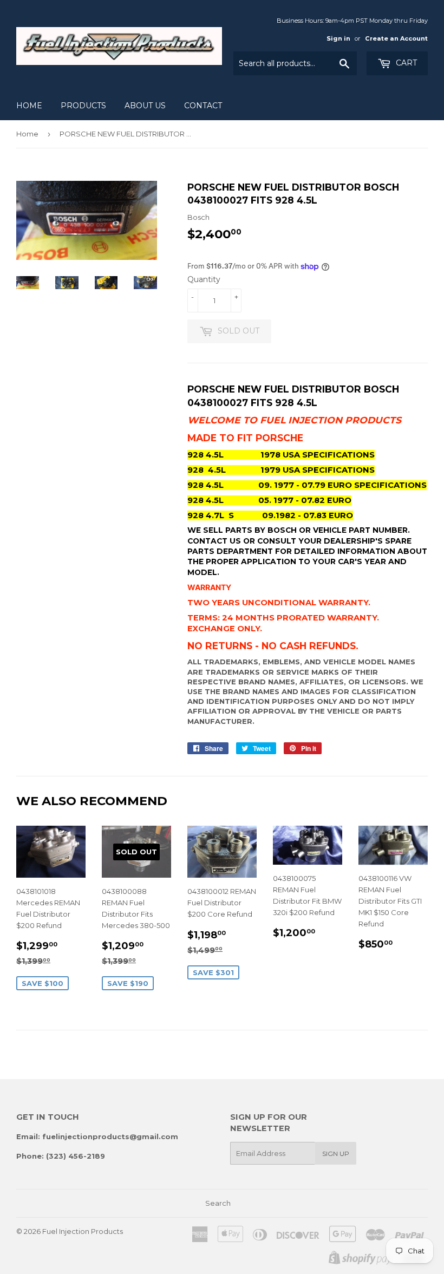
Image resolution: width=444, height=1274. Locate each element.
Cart (405, 63)
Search (218, 1203)
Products (83, 105)
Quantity (203, 279)
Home (29, 105)
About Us (145, 105)
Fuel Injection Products (82, 1231)
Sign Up (335, 1153)
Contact (203, 105)
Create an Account (396, 38)
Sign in (338, 38)
